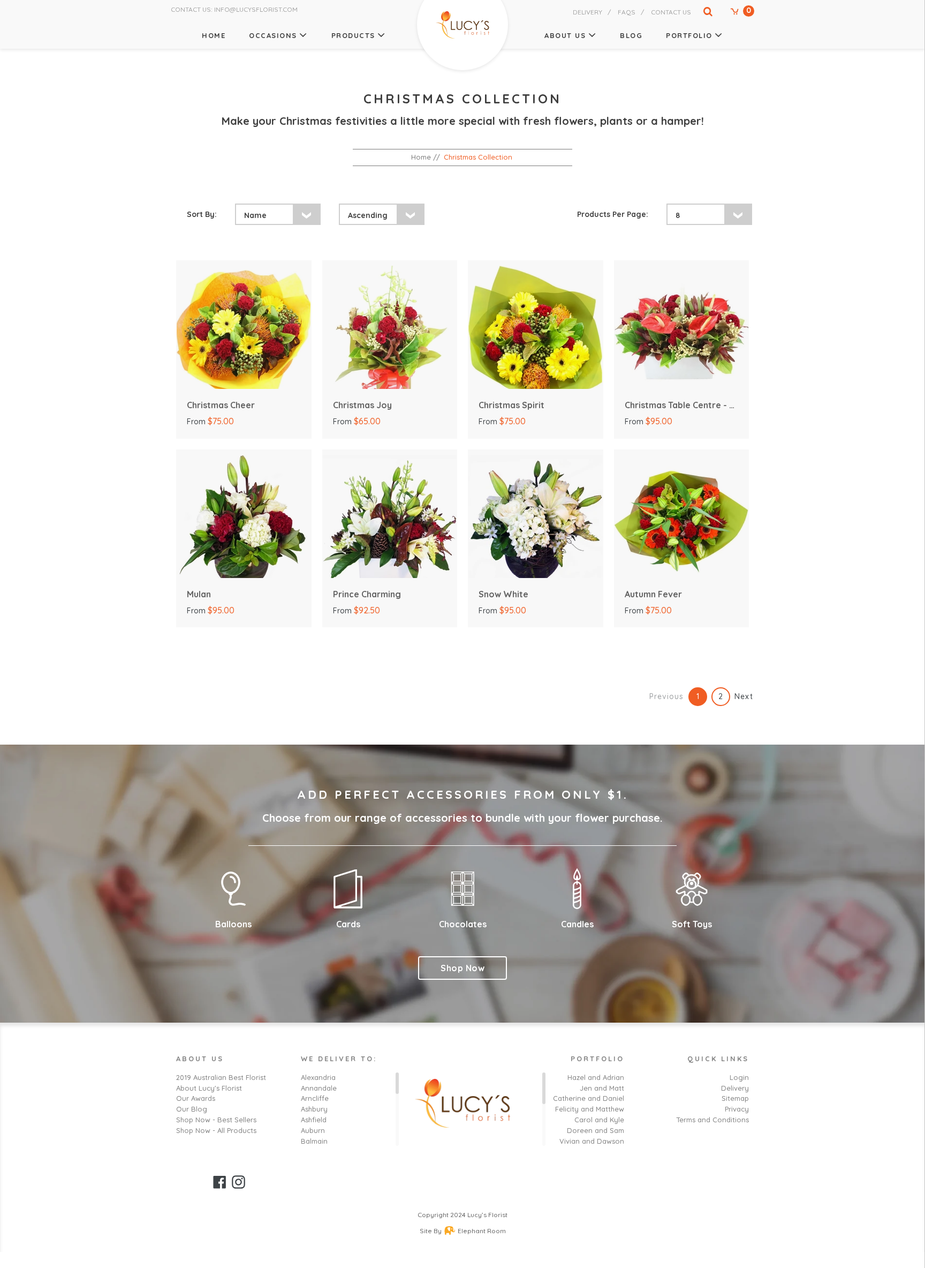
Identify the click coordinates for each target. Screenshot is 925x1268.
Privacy (737, 1109)
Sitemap (735, 1098)
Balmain (314, 1141)
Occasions (273, 35)
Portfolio (689, 35)
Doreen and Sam (595, 1130)
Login (739, 1077)
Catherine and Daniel (588, 1098)
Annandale (319, 1088)
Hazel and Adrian (595, 1077)
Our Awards (195, 1098)
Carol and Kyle (599, 1119)
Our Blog (191, 1109)
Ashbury (314, 1109)
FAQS (626, 12)
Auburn (313, 1130)
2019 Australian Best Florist (221, 1077)
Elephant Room (482, 1231)
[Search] (702, 14)
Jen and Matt (602, 1088)
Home (213, 35)
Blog (631, 35)
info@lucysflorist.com (256, 9)
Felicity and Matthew (589, 1109)
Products (353, 35)
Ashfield (314, 1119)
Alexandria (318, 1077)
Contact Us (671, 12)
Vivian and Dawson (591, 1141)
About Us (565, 35)
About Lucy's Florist (209, 1088)
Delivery (587, 12)
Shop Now (462, 968)
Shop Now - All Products (216, 1130)
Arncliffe (315, 1098)
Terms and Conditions (712, 1119)
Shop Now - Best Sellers (216, 1119)
